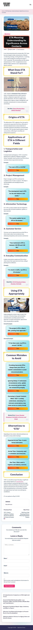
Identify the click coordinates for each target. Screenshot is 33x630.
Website (6, 573)
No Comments (21, 49)
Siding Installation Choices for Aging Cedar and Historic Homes (16, 617)
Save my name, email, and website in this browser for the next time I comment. (16, 581)
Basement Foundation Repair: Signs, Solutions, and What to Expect (16, 607)
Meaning (7, 34)
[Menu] (30, 4)
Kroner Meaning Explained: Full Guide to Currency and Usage (16, 417)
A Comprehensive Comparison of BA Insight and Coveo (16, 595)
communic (18, 481)
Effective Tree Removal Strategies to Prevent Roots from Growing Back (15, 612)
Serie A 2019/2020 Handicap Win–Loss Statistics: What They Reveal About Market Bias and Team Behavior (16, 601)
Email (5, 565)
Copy (17, 170)
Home (3, 11)
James (7, 501)
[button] (8, 504)
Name (6, 558)
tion (22, 481)
